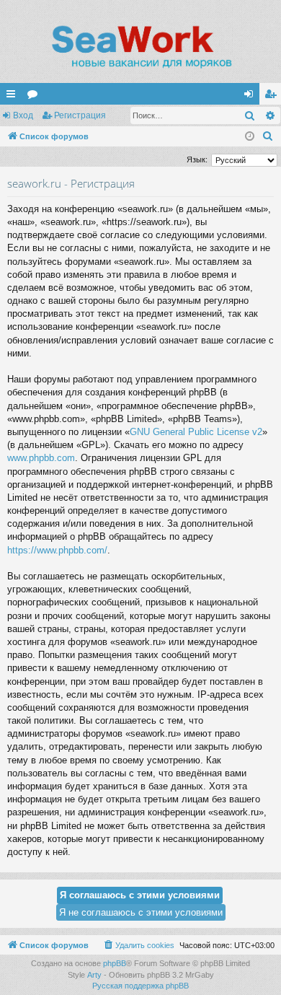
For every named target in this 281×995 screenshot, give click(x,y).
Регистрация (80, 115)
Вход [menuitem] (251, 97)
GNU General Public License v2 (196, 431)
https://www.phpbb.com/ (57, 550)
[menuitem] (268, 136)
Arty (94, 974)
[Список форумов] (140, 47)
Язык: (197, 159)
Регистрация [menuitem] (273, 97)
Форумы (35, 97)
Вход (23, 115)
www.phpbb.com (41, 457)
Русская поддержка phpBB (140, 985)
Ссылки (14, 97)
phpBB (114, 963)
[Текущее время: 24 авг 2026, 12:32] (249, 136)
